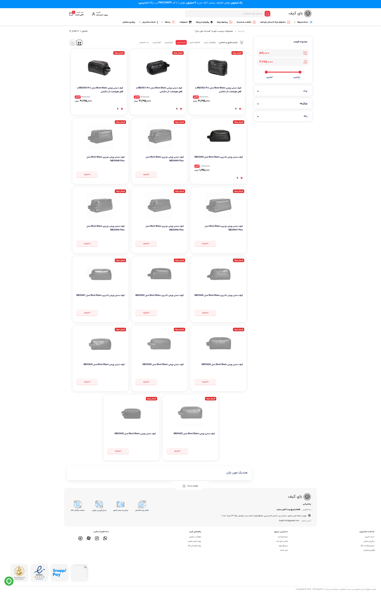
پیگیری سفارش (128, 22)
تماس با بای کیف (282, 541)
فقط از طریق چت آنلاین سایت (288, 509)
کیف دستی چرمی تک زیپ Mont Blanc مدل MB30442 (159, 295)
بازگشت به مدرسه (244, 22)
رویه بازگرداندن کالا (194, 546)
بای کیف (241, 31)
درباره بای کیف (283, 537)
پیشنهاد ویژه (222, 22)
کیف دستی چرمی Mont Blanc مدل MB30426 (222, 364)
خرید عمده (284, 550)
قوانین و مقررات (368, 550)
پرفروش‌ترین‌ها (202, 22)
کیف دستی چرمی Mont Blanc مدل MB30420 (135, 433)
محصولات (183, 22)
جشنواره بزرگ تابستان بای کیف (273, 22)
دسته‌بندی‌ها (302, 22)
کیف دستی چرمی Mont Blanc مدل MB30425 (163, 364)
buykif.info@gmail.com (289, 520)
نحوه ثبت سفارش (195, 537)
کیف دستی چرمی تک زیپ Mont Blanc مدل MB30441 (100, 295)
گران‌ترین (157, 42)
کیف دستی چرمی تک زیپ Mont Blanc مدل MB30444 (219, 157)
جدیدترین (181, 42)
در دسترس (144, 42)
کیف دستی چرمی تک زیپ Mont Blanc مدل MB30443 (219, 295)
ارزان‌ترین (169, 42)
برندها (168, 22)
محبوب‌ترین (194, 42)
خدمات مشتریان (149, 22)
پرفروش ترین (210, 42)
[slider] (300, 72)
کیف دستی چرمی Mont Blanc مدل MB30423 (194, 433)
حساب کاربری (369, 537)
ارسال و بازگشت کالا (367, 546)
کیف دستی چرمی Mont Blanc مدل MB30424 (104, 364)
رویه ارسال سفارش (194, 541)
